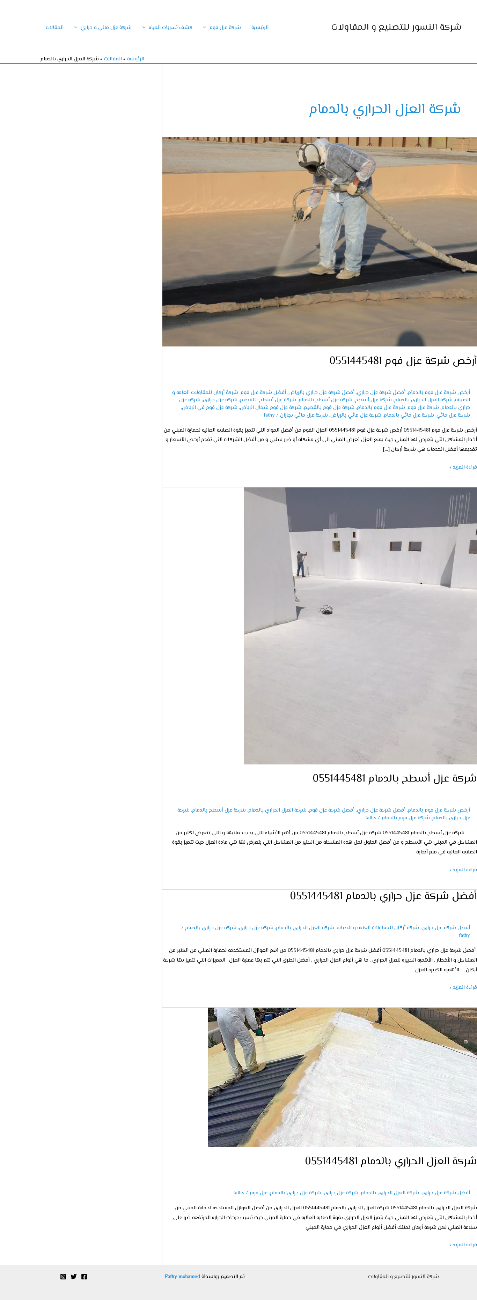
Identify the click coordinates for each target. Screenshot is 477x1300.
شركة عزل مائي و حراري (106, 28)
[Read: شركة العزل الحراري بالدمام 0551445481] (342, 1077)
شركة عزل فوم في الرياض (209, 408)
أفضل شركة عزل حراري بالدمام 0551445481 (383, 896)
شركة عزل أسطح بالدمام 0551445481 (395, 779)
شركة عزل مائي (453, 415)
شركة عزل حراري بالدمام (210, 928)
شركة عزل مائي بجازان (304, 415)
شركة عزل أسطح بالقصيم (268, 400)
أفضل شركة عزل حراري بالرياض (321, 393)
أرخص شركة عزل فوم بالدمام (439, 393)
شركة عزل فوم (225, 28)
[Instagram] (63, 1276)
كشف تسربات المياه (170, 28)
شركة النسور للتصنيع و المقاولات (396, 28)
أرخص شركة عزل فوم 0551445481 (403, 361)
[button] (206, 27)
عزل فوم (258, 1193)
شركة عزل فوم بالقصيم (329, 408)
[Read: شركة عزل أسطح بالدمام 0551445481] (360, 626)
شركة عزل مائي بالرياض (355, 415)
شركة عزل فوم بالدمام (381, 408)
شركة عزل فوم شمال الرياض (270, 408)
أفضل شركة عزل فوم (263, 393)
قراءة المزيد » (463, 467)
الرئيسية (260, 28)
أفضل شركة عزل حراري (381, 393)
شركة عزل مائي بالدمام (409, 415)
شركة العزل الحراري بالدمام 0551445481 (391, 1161)
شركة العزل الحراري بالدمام (423, 400)
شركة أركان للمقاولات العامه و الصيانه (378, 928)
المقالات (55, 28)
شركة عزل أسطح (373, 400)
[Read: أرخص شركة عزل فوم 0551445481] (319, 242)
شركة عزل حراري (220, 400)
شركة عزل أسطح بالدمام (325, 400)
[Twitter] (74, 1276)
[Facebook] (84, 1276)
